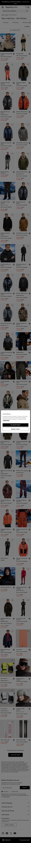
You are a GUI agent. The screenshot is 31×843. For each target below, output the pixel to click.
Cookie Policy (6, 420)
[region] (15, 421)
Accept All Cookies (15, 424)
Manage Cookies (15, 429)
